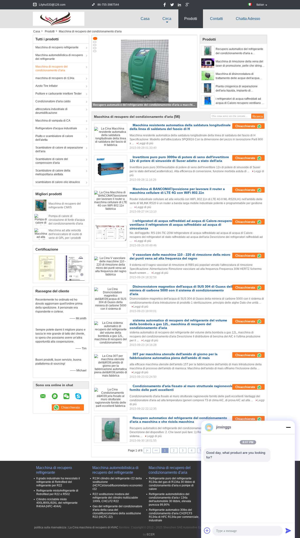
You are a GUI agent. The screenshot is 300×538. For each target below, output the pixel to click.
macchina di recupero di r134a (54, 78)
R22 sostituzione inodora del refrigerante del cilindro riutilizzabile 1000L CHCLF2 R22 (115, 497)
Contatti (216, 19)
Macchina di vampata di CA (52, 120)
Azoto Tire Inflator (46, 86)
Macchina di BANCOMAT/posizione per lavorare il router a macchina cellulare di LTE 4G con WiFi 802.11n (177, 191)
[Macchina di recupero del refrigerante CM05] (40, 205)
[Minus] (288, 427)
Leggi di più (145, 143)
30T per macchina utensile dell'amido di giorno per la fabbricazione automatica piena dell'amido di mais (174, 356)
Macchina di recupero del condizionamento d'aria (51, 68)
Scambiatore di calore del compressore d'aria (51, 160)
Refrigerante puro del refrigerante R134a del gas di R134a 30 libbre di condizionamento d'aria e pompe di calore (172, 484)
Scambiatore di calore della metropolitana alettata (52, 172)
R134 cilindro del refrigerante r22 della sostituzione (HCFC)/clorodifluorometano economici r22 (117, 484)
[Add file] (207, 530)
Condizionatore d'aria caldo (53, 101)
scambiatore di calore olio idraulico (57, 182)
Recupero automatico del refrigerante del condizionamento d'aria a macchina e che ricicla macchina (145, 105)
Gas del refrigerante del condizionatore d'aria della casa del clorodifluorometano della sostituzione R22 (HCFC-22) (117, 512)
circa (166, 19)
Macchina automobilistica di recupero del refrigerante (59, 57)
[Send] (288, 530)
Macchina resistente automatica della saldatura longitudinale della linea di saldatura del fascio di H (180, 127)
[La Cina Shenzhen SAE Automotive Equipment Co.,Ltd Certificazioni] (47, 267)
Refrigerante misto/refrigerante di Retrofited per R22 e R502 (57, 492)
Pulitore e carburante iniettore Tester (58, 93)
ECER (151, 534)
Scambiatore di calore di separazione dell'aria (59, 149)
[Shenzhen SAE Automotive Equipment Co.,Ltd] (58, 18)
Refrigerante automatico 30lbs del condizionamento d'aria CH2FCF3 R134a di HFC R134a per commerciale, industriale (174, 515)
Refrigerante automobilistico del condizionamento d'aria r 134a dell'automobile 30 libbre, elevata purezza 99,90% (170, 499)
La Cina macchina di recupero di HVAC (93, 527)
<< (156, 450)
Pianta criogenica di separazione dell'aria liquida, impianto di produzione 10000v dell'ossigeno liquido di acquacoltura (237, 89)
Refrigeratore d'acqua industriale (56, 128)
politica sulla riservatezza (50, 527)
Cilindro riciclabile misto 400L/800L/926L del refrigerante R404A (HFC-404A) (57, 503)
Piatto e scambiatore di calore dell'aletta (54, 137)
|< (147, 450)
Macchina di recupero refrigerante (57, 47)
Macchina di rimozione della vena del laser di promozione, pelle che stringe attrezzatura (239, 64)
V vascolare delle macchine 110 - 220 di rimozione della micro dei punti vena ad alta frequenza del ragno (180, 256)
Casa (145, 19)
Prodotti (190, 19)
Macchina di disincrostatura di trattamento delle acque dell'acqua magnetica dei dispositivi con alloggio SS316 (239, 76)
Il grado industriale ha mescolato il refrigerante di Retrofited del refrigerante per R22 (58, 482)
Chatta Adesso (248, 19)
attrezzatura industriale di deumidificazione (51, 110)
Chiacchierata (245, 126)
